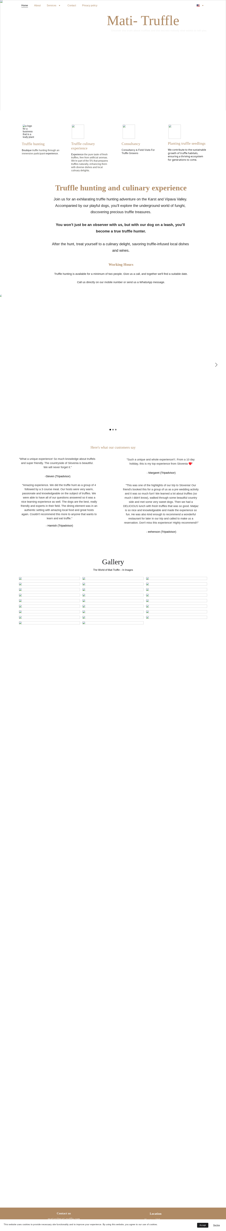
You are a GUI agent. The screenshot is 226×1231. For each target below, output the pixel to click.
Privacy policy (89, 5)
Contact (71, 5)
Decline (216, 1225)
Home (24, 5)
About (37, 5)
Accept (203, 1225)
